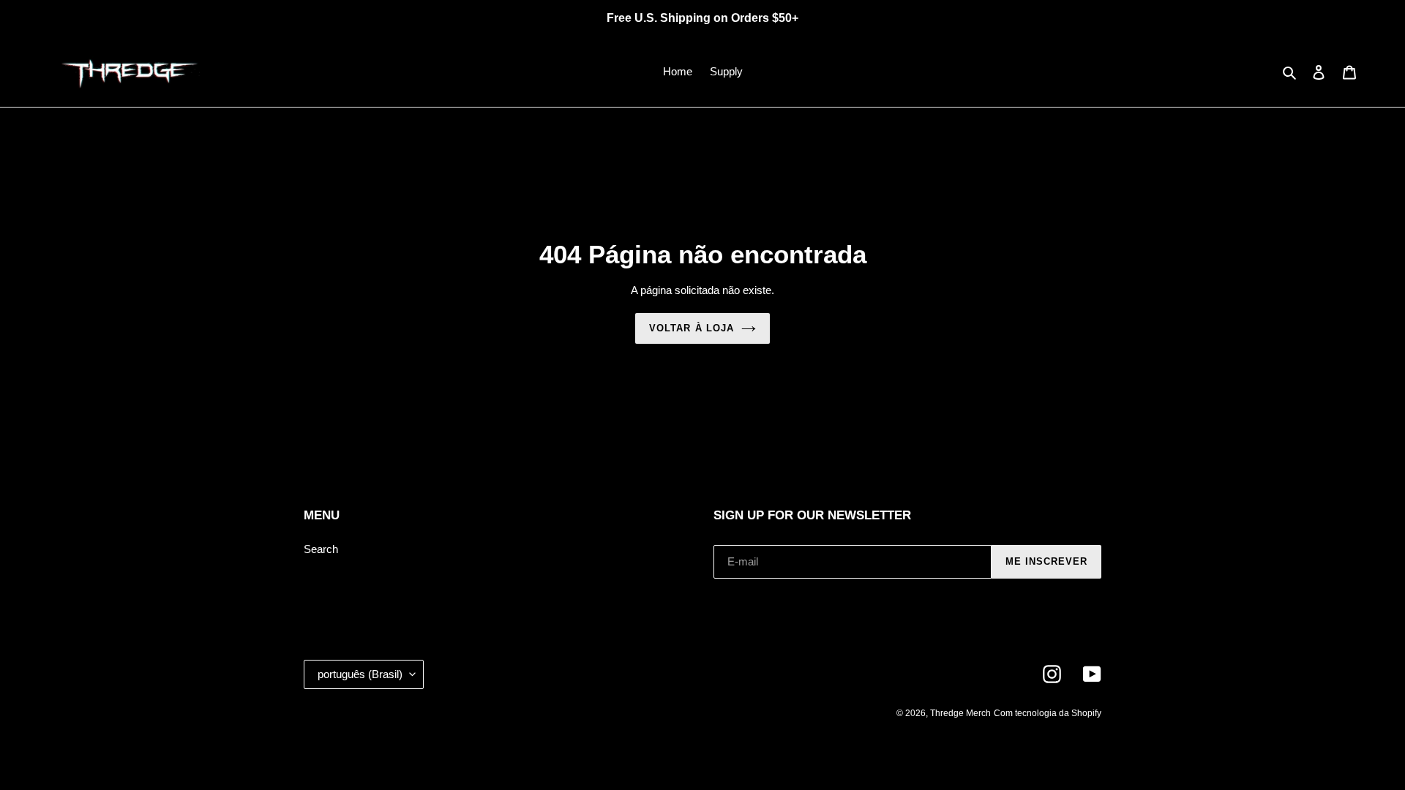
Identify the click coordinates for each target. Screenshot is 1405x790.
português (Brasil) (360, 674)
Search (321, 549)
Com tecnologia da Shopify (1047, 713)
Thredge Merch (960, 713)
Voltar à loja (691, 328)
